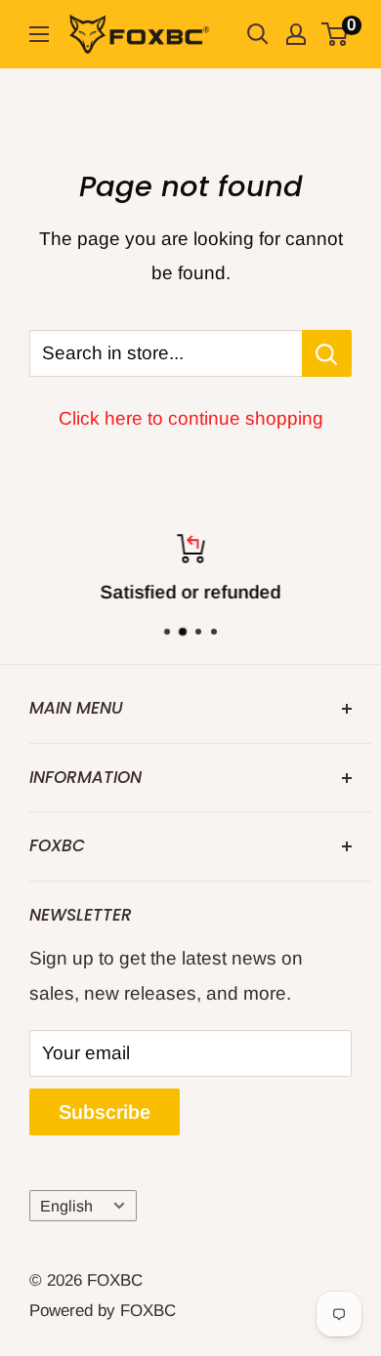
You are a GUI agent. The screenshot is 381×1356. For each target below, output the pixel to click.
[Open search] (258, 34)
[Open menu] (39, 34)
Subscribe (104, 1112)
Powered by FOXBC (102, 1310)
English (66, 1205)
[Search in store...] (327, 353)
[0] (335, 34)
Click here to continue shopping (191, 418)
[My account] (296, 34)
